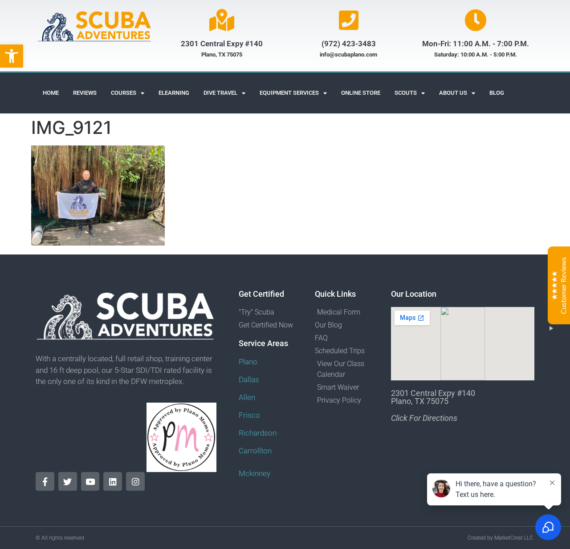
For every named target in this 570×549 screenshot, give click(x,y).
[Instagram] (135, 481)
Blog (496, 92)
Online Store (360, 92)
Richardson (258, 432)
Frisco (249, 415)
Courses (123, 92)
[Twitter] (67, 481)
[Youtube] (90, 481)
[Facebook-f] (45, 481)
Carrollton (255, 450)
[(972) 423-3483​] (349, 20)
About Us (453, 92)
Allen (247, 397)
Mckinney (254, 473)
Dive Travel (220, 92)
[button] (11, 56)
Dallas (249, 379)
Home (51, 92)
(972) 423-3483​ (349, 43)
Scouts (406, 92)
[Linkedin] (112, 481)
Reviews (85, 92)
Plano (248, 361)
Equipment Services (289, 92)
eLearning (174, 92)
